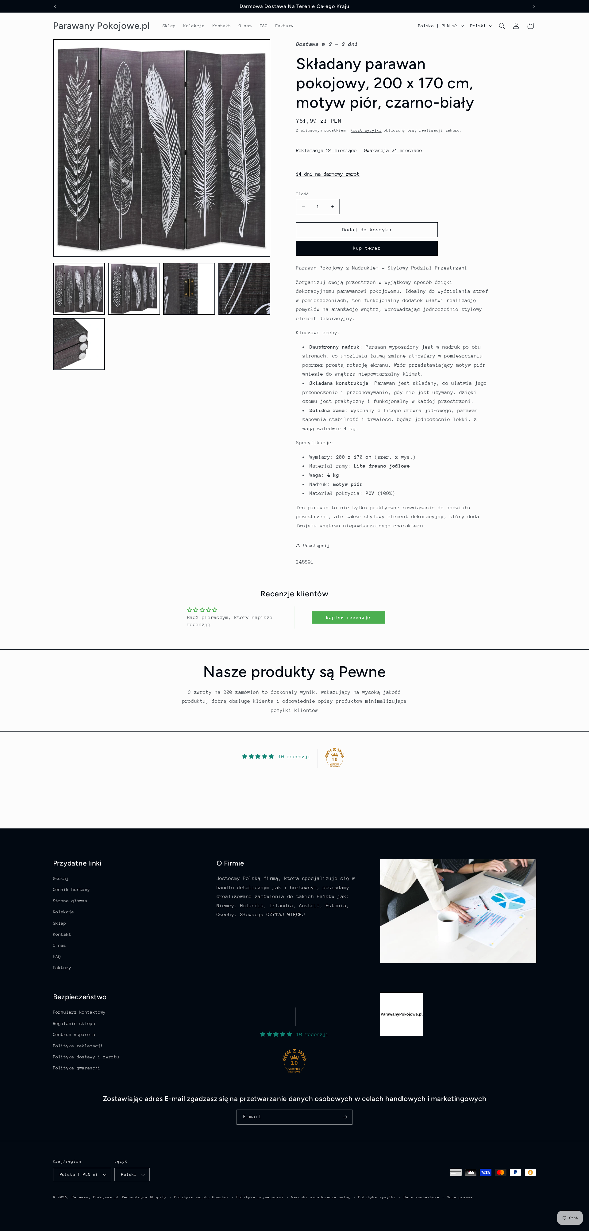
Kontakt (62, 934)
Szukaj (61, 878)
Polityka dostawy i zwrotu (86, 1056)
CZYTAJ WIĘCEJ (286, 914)
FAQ (57, 956)
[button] (502, 26)
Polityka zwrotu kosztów (201, 1197)
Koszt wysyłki (366, 130)
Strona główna (70, 900)
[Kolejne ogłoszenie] (534, 6)
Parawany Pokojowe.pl (95, 1197)
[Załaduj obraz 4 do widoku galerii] (244, 289)
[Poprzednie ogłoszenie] (55, 6)
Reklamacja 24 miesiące (326, 150)
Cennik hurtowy (71, 889)
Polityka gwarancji (77, 1067)
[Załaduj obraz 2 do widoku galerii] (134, 289)
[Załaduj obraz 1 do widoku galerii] (79, 289)
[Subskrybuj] (345, 1117)
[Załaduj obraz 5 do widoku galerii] (79, 344)
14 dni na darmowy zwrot (328, 174)
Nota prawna (460, 1197)
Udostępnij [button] (316, 545)
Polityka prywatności (260, 1197)
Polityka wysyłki (377, 1197)
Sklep (59, 923)
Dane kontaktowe (421, 1197)
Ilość (302, 193)
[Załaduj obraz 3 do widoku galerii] (189, 289)
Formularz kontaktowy (79, 1012)
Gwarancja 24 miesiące (393, 150)
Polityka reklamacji (78, 1045)
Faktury (62, 967)
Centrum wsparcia (74, 1034)
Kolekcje (63, 911)
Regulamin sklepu (74, 1023)
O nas (59, 945)
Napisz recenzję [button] (348, 617)
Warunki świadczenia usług (321, 1197)
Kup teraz (367, 247)
